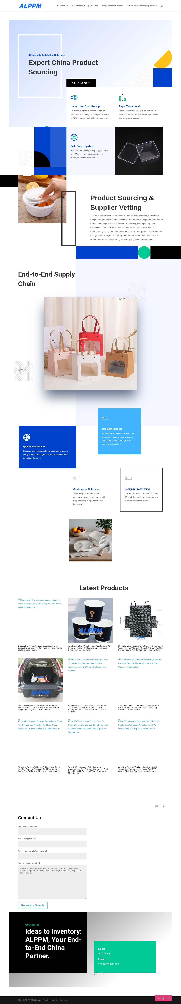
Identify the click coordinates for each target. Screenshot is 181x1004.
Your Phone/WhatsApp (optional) (32, 851)
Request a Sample (32, 905)
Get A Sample (81, 82)
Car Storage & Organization (85, 6)
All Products (62, 6)
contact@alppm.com (108, 964)
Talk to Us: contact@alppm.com (141, 6)
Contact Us (163, 998)
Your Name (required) (28, 826)
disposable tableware (112, 6)
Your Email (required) (27, 839)
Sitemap (37, 1000)
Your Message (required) (29, 863)
